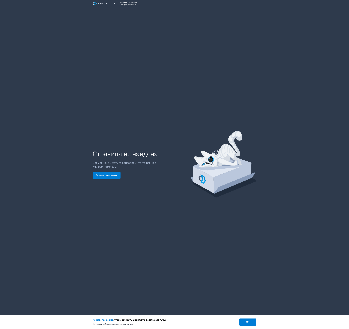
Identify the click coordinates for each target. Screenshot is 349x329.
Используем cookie (103, 320)
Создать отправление (106, 175)
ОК (247, 322)
